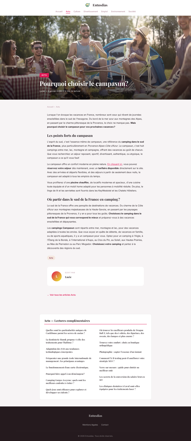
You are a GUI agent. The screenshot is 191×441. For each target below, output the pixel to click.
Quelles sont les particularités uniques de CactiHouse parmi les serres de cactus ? (66, 332)
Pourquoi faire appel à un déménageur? (65, 373)
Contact (105, 425)
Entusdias (100, 5)
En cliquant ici (114, 164)
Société (132, 11)
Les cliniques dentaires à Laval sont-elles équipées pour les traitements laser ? (119, 387)
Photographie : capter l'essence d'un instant (120, 351)
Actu (68, 11)
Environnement (118, 11)
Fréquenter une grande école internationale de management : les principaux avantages (68, 360)
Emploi (104, 11)
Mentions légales (90, 425)
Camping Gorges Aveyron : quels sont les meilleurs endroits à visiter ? (66, 381)
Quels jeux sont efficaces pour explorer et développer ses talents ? (66, 391)
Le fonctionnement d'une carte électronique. (67, 367)
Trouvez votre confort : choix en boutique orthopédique (119, 344)
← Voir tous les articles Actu (61, 295)
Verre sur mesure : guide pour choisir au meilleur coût (119, 369)
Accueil (59, 11)
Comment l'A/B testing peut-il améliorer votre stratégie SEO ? (122, 360)
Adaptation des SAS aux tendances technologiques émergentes (62, 350)
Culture (77, 11)
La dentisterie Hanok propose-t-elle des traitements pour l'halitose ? (65, 341)
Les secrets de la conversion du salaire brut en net (122, 378)
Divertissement (91, 11)
